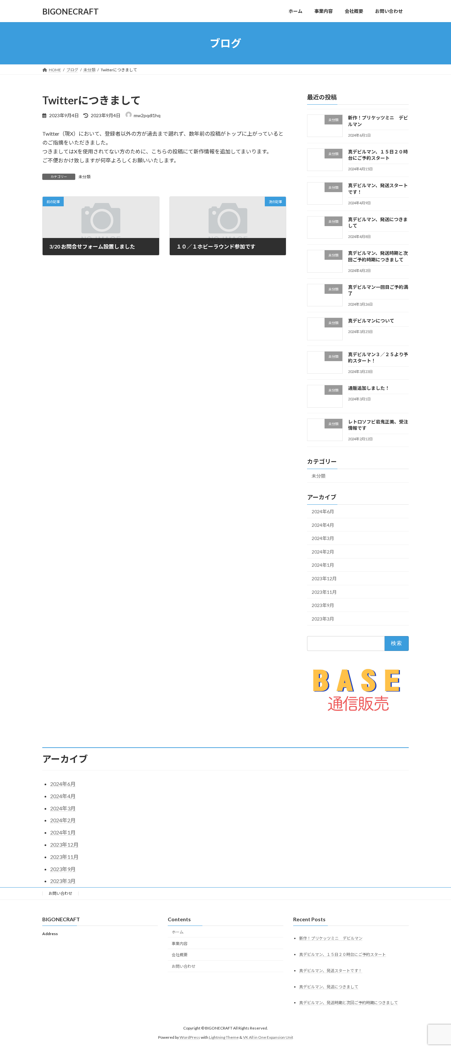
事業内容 (180, 943)
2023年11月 (324, 592)
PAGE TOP (434, 1011)
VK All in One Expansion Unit (268, 1037)
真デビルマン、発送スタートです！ (330, 970)
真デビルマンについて (371, 321)
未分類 (84, 176)
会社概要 (180, 955)
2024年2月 (323, 552)
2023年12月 (324, 578)
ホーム (178, 932)
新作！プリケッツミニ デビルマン (331, 938)
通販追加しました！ (369, 388)
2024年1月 (323, 565)
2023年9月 (323, 605)
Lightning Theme (224, 1037)
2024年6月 (323, 511)
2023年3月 (323, 619)
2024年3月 (323, 538)
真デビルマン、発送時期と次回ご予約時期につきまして (348, 1002)
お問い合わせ (60, 893)
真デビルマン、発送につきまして (328, 986)
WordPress (190, 1037)
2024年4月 (323, 525)
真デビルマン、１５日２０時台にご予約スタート (342, 954)
